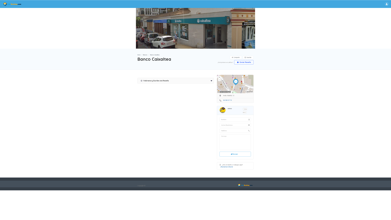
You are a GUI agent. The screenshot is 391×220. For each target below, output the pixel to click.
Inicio (139, 55)
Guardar (248, 57)
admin (230, 108)
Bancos (145, 55)
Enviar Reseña (245, 62)
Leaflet (249, 91)
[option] (195, 28)
